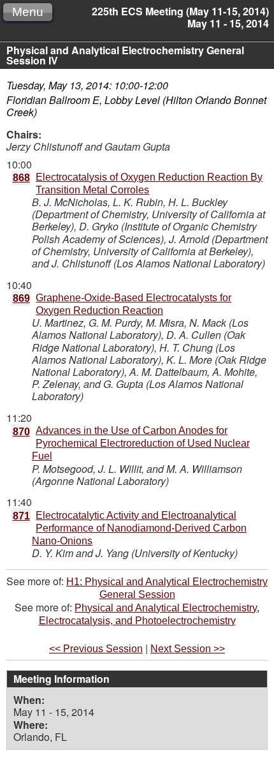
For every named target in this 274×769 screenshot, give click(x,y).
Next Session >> (187, 648)
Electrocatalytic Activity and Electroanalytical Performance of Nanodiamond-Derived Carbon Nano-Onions (139, 528)
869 (21, 298)
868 (21, 177)
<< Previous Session (96, 648)
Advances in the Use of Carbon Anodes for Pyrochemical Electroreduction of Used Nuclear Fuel (141, 443)
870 (21, 431)
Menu (27, 12)
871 (21, 516)
